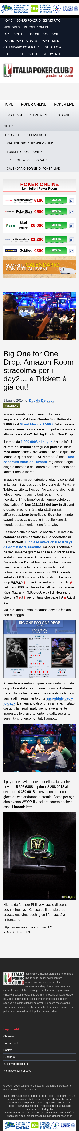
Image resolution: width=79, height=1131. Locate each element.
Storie (8, 54)
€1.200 (37, 239)
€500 (38, 211)
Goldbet (25, 251)
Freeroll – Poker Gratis (27, 160)
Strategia (53, 47)
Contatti (7, 1050)
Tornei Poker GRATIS (20, 40)
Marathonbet (23, 200)
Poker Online (14, 34)
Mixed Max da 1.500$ (36, 424)
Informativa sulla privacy (17, 1070)
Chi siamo (9, 1036)
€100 (38, 200)
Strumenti (51, 54)
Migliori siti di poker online (26, 27)
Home (7, 20)
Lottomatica (20, 239)
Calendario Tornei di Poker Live (33, 168)
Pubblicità (9, 1057)
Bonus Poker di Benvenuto (38, 20)
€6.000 (37, 225)
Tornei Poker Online (46, 34)
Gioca (55, 200)
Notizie (10, 126)
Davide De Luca (41, 400)
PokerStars (24, 211)
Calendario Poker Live (21, 47)
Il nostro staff (10, 1043)
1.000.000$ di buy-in (36, 442)
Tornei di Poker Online (25, 151)
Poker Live (50, 40)
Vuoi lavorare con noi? (16, 1063)
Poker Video (29, 54)
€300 (38, 250)
